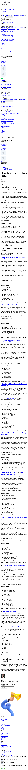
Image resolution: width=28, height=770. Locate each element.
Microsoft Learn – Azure (9, 611)
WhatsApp (16, 15)
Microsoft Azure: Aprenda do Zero (12, 304)
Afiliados (3, 44)
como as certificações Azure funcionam (13, 397)
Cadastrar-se (3, 688)
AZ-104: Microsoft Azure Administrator (13, 565)
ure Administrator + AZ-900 (12, 473)
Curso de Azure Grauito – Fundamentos (14, 626)
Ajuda (2, 45)
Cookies (2, 747)
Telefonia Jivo (5, 27)
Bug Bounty (3, 754)
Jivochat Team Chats (14, 27)
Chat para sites (5, 15)
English (2, 84)
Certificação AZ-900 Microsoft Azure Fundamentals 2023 (12, 341)
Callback (11, 22)
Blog (2, 48)
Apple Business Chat (5, 733)
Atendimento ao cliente (6, 11)
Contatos (3, 749)
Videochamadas (11, 29)
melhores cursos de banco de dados (10, 671)
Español (9, 84)
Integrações (22, 27)
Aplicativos (3, 47)
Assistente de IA (11, 9)
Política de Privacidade (6, 746)
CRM (18, 29)
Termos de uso (4, 745)
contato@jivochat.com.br (6, 755)
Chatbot (11, 15)
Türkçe (5, 84)
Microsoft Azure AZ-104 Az (10, 472)
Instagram (22, 15)
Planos (2, 43)
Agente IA (4, 9)
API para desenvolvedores (6, 751)
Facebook (3, 721)
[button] (14, 4)
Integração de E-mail (5, 727)
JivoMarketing (5, 22)
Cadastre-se (3, 81)
